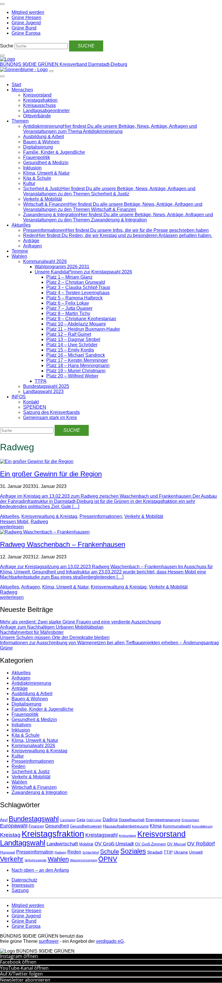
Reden (18, 766)
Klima (156, 825)
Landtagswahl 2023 (43, 391)
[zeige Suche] (2, 55)
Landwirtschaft (62, 844)
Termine (20, 251)
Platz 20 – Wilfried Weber (72, 375)
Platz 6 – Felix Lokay (67, 303)
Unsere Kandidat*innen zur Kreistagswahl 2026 (83, 271)
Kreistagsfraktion (40, 100)
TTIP (168, 852)
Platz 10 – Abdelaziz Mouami (76, 323)
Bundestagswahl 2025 (46, 386)
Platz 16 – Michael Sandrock (75, 355)
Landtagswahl (22, 843)
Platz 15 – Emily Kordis (70, 349)
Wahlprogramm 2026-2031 (62, 266)
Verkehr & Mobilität (42, 199)
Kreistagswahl (101, 835)
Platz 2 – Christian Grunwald (75, 282)
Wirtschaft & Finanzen (34, 787)
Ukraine (181, 852)
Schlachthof (90, 852)
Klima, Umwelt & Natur (46, 173)
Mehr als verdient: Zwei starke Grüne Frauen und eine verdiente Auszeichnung (80, 621)
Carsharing (67, 820)
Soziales (133, 851)
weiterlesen (12, 526)
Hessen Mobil (14, 521)
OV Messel (176, 844)
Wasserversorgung (83, 860)
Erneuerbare (190, 820)
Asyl (4, 819)
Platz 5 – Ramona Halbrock (74, 297)
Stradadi (154, 852)
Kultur (29, 183)
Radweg (39, 521)
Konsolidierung (202, 826)
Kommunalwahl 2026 (45, 261)
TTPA (41, 381)
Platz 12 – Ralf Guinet (68, 334)
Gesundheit (57, 825)
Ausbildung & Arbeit (43, 136)
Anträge (31, 240)
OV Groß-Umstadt (114, 844)
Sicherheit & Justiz (31, 771)
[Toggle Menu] (2, 76)
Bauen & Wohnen (41, 141)
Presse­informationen (100, 516)
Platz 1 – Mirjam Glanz (69, 277)
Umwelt (196, 852)
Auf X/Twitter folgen (21, 974)
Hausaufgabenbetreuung (126, 826)
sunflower (49, 941)
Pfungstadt (7, 852)
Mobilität (86, 844)
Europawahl (13, 826)
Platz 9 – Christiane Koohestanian (81, 318)
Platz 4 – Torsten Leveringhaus (78, 292)
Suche (6, 45)
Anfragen (32, 245)
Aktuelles (21, 225)
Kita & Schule (37, 178)
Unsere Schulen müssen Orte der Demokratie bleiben (55, 637)
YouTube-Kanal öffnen (24, 968)
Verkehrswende (36, 860)
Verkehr (11, 859)
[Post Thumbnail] (36, 461)
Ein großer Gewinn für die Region (51, 474)
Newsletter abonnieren (25, 980)
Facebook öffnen (18, 962)
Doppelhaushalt (132, 820)
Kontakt (31, 401)
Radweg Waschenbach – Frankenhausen (62, 544)
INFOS (19, 396)
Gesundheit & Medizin (46, 162)
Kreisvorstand (37, 94)
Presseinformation (34, 851)
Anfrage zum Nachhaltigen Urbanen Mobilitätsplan (51, 627)
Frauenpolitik (36, 157)
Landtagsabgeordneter (46, 110)
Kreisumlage (127, 835)
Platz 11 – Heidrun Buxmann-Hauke (83, 329)
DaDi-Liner (93, 820)
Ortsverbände (37, 115)
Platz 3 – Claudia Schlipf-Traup (78, 287)
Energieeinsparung (163, 819)
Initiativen (21, 724)
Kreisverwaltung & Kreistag (49, 516)
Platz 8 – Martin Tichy (68, 313)
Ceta (81, 819)
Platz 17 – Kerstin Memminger (77, 360)
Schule (109, 851)
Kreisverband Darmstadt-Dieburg (93, 64)
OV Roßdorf (201, 844)
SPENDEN (34, 407)
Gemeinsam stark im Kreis (50, 417)
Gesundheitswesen (86, 826)
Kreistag (10, 835)
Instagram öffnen (19, 956)
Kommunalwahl (177, 826)
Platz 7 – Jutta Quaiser (69, 308)
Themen (20, 121)
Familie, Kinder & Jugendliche (54, 152)
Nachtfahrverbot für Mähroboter (32, 632)
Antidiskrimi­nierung (31, 683)
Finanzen (36, 826)
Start (16, 84)
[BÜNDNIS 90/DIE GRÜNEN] (7, 59)
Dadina (110, 819)
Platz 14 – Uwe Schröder (71, 344)
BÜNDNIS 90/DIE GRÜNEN (30, 64)
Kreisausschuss (39, 105)
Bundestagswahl (34, 819)
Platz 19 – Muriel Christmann (76, 370)
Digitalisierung (38, 147)
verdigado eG (110, 941)
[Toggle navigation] (2, 4)
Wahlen (19, 256)
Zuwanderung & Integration (39, 792)
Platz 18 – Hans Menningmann (78, 365)
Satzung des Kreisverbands (51, 412)
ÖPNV (107, 859)
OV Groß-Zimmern (150, 844)
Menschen (22, 89)
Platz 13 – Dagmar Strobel (73, 339)
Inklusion (32, 167)
